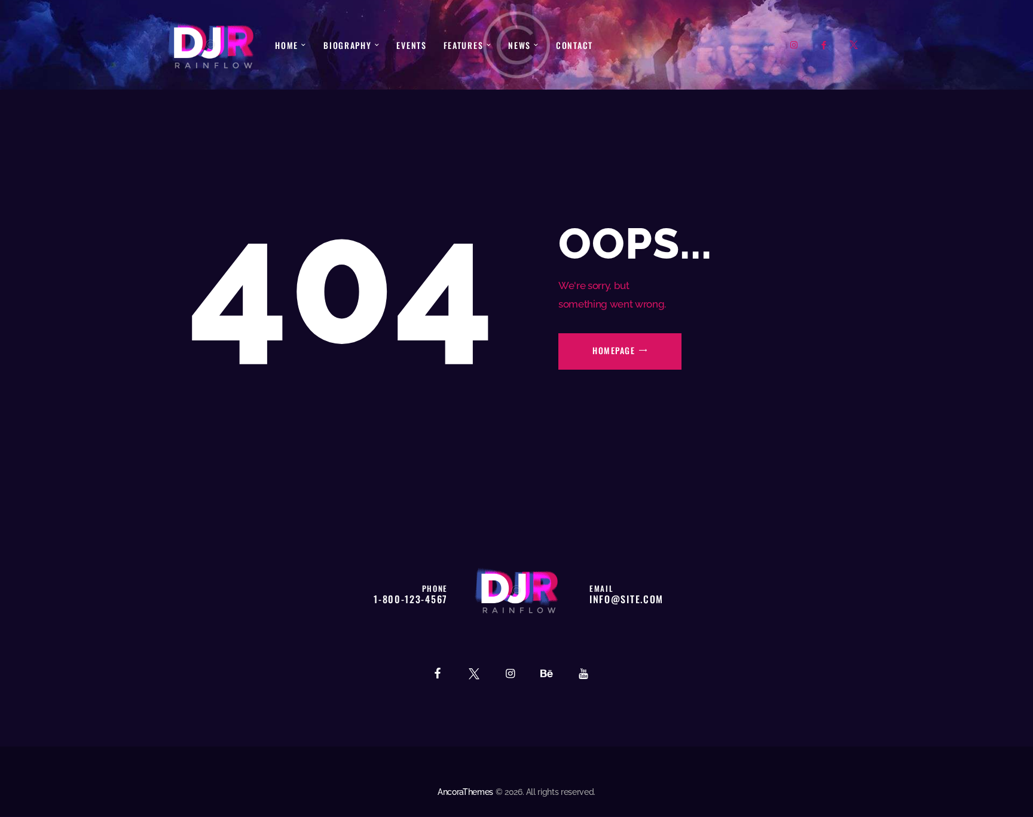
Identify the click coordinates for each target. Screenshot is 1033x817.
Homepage (613, 350)
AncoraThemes (465, 792)
